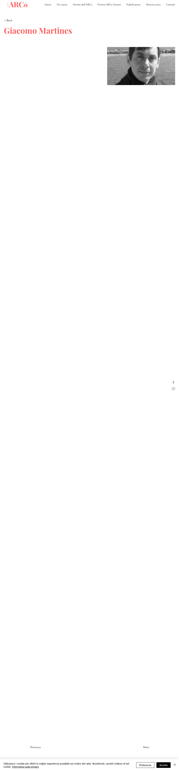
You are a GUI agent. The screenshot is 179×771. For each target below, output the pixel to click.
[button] (133, 4)
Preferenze (145, 765)
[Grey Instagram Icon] (173, 389)
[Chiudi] (175, 765)
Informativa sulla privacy (25, 766)
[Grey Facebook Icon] (173, 382)
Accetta (163, 765)
